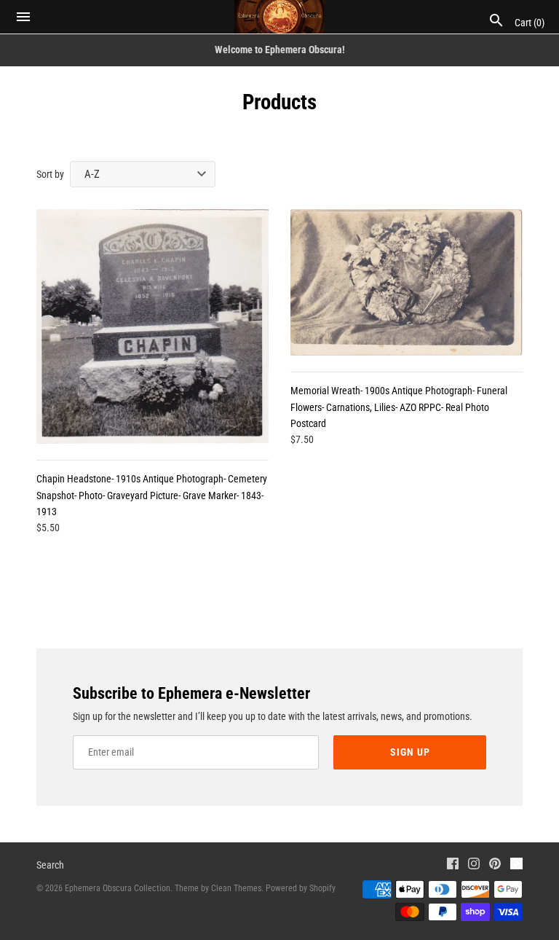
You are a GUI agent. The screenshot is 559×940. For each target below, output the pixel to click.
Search (50, 865)
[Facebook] (453, 865)
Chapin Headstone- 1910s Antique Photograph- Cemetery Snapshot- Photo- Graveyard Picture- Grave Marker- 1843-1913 (151, 495)
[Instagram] (474, 865)
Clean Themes (236, 888)
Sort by (50, 174)
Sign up (410, 752)
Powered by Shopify (301, 888)
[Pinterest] (495, 865)
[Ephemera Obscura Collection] (279, 17)
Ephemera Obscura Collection (117, 888)
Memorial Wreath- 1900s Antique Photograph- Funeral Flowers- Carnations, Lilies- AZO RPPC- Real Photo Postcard (398, 407)
